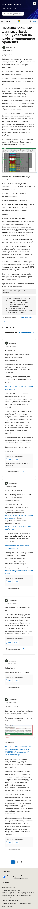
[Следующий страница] (26, 862)
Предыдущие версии (9, 890)
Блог (19, 890)
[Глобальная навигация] (2, 21)
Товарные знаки (24, 903)
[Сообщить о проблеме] (4, 322)
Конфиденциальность (25, 893)
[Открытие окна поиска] (31, 21)
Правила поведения (8, 903)
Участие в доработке (9, 893)
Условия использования (10, 901)
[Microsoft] (19, 21)
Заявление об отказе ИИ (10, 887)
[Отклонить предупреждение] (34, 3)
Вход (34, 21)
